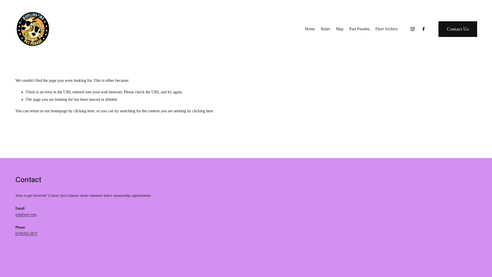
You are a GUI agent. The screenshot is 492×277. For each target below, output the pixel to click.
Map (339, 29)
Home (310, 29)
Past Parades (359, 29)
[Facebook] (423, 29)
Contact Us (458, 29)
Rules (325, 29)
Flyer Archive (386, 29)
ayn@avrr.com (26, 214)
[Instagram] (412, 29)
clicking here (84, 111)
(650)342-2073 (26, 233)
